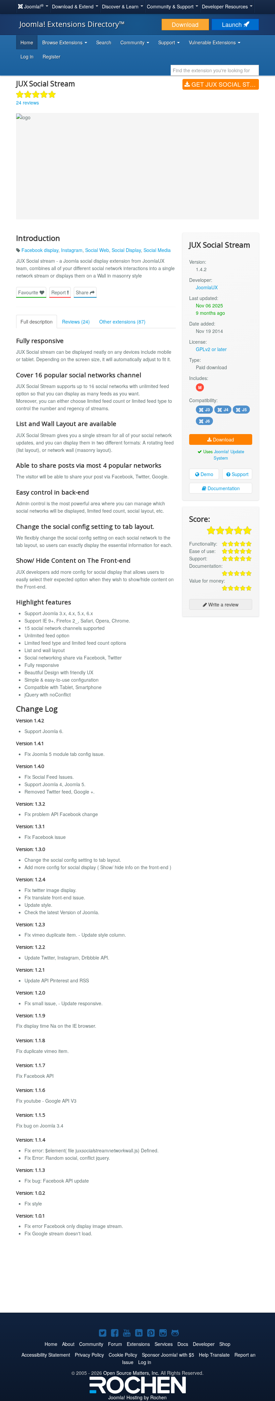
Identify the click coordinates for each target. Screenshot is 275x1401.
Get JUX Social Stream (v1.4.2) (224, 84)
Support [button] (167, 42)
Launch (232, 24)
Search (103, 42)
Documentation (223, 488)
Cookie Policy (123, 1354)
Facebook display (39, 250)
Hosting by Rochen (137, 1397)
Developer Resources (225, 6)
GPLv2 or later (211, 349)
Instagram (71, 250)
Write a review (222, 604)
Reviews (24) (76, 321)
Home (26, 42)
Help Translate (214, 1354)
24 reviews (27, 102)
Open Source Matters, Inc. (131, 1372)
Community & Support (171, 6)
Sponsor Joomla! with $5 (168, 1354)
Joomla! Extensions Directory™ (72, 24)
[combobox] (215, 70)
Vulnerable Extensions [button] (213, 42)
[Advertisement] (220, 665)
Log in (27, 56)
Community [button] (133, 42)
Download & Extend (73, 6)
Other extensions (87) (122, 321)
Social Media (157, 250)
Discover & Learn (121, 6)
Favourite (29, 292)
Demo (206, 474)
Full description (36, 321)
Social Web (97, 250)
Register (51, 56)
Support (239, 474)
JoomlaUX (207, 287)
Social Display (126, 250)
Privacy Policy (89, 1354)
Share (83, 292)
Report (59, 292)
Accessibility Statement (45, 1354)
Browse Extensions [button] (63, 42)
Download (185, 24)
